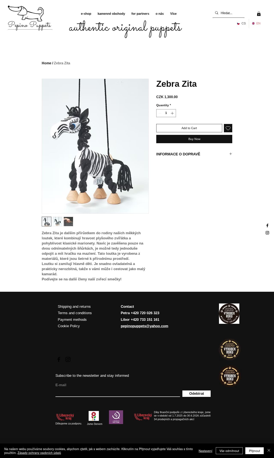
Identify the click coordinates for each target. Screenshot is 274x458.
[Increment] (172, 113)
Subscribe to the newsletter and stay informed (92, 376)
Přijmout (254, 451)
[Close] (268, 451)
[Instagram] (267, 232)
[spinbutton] (166, 113)
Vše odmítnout (229, 451)
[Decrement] (159, 113)
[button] (259, 13)
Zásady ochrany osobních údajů (39, 453)
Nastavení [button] (205, 451)
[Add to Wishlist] (228, 128)
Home (46, 63)
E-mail (60, 385)
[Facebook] (267, 225)
